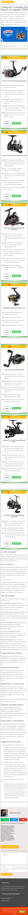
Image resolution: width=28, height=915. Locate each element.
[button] (25, 45)
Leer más (14, 913)
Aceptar (22, 911)
